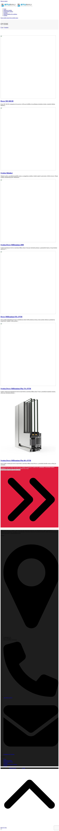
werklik (23, 768)
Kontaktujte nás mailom (8, 754)
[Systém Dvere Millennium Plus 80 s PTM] (28, 457)
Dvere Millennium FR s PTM (11, 317)
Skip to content (4, 1)
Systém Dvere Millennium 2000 (12, 245)
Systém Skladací (7, 173)
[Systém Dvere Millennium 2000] (28, 241)
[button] (9, 18)
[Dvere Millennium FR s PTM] (28, 313)
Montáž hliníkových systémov (10, 764)
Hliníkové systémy (7, 760)
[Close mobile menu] (1, 829)
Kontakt (5, 765)
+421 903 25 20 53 (7, 697)
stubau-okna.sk (12, 768)
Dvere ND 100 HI (7, 101)
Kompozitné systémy (8, 761)
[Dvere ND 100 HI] (28, 98)
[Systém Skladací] (28, 170)
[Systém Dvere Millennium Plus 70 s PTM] (28, 385)
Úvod (4, 759)
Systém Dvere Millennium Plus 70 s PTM (16, 389)
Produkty (5, 763)
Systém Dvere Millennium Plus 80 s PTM (16, 460)
